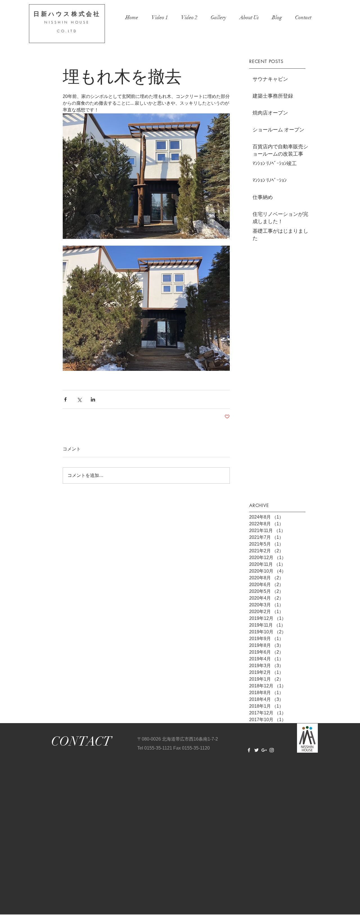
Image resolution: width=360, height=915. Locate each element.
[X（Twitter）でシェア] (79, 399)
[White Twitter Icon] (256, 750)
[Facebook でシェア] (65, 399)
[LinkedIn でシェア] (93, 399)
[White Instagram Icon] (271, 750)
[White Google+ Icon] (264, 750)
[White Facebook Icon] (249, 750)
